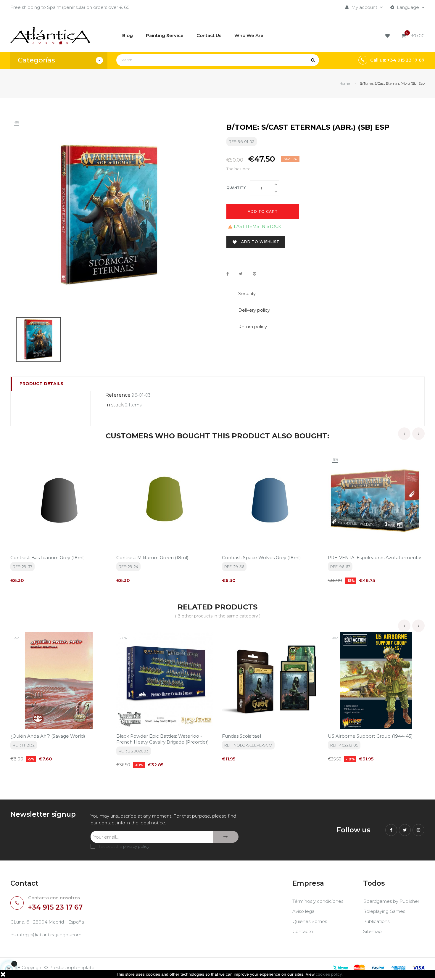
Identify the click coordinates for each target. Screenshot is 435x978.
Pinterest (254, 273)
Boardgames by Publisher (391, 901)
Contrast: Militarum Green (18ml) (152, 557)
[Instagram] (418, 830)
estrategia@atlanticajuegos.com (45, 934)
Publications (376, 921)
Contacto (302, 931)
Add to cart (263, 211)
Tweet (241, 273)
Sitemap (372, 931)
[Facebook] (391, 830)
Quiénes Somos (309, 921)
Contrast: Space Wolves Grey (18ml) (261, 557)
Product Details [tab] (41, 383)
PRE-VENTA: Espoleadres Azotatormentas (375, 557)
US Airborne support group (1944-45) (370, 736)
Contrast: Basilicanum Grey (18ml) (47, 557)
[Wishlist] (388, 35)
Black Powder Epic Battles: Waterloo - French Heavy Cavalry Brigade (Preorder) (162, 739)
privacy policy (136, 846)
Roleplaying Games (384, 911)
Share (227, 273)
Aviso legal (303, 911)
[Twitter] (404, 830)
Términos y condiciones (317, 901)
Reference (117, 395)
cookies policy (328, 974)
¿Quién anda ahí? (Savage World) (47, 736)
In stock (114, 405)
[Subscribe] (226, 837)
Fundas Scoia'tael (241, 736)
